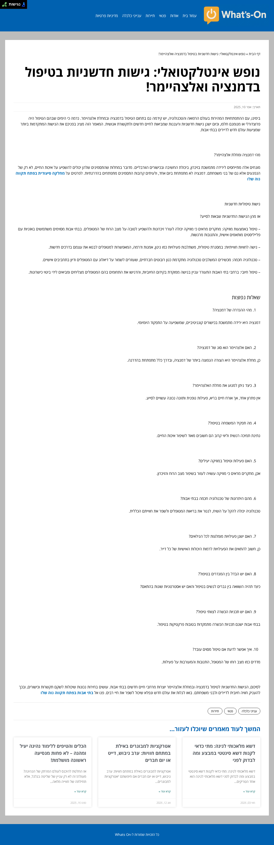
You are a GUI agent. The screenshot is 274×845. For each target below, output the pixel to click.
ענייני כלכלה (131, 15)
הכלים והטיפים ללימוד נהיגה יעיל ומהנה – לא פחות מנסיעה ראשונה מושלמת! (53, 753)
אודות (174, 15)
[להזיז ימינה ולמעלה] (5, 3)
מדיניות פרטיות (106, 15)
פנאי (162, 15)
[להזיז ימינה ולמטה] (5, 5)
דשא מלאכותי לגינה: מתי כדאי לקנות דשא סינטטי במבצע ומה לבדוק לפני (224, 753)
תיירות (150, 15)
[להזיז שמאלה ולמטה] (3, 5)
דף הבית (254, 54)
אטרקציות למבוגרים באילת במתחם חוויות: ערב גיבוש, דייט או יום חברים (139, 753)
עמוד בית (190, 15)
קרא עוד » (249, 791)
